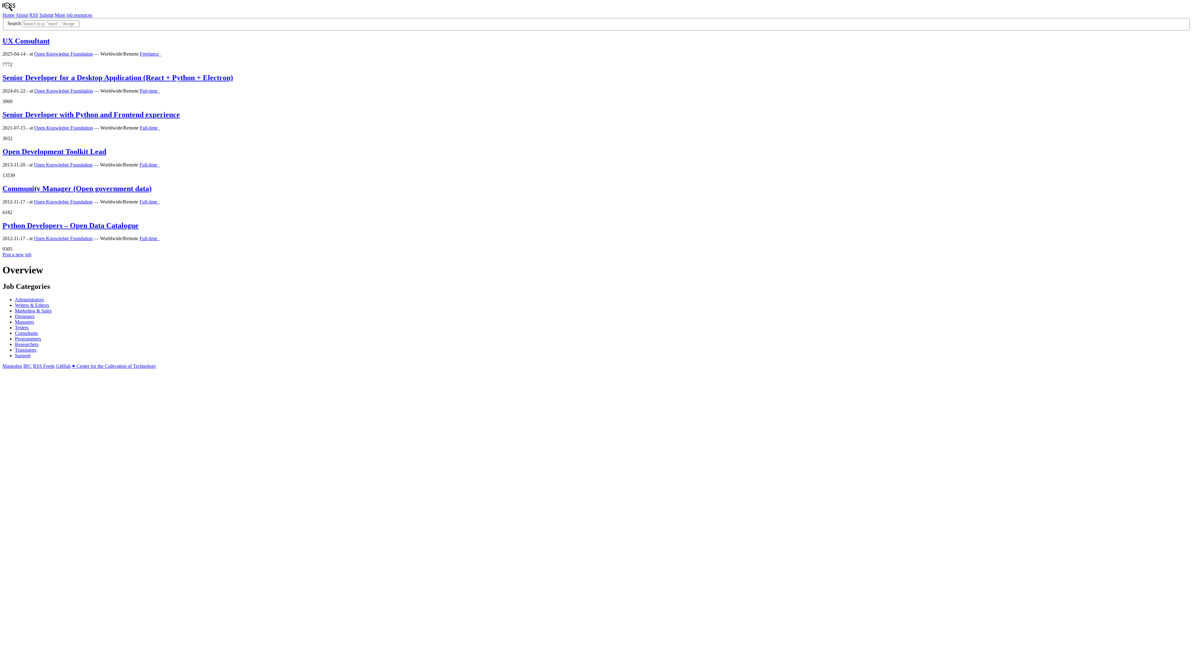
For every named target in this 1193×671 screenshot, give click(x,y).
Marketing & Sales (33, 310)
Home (8, 15)
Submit (46, 15)
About (22, 15)
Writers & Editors (32, 305)
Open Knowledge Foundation (63, 54)
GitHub (63, 366)
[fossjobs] (8, 9)
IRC (27, 366)
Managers (24, 322)
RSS (33, 15)
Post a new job (16, 254)
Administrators (29, 299)
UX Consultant (26, 41)
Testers (22, 327)
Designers (24, 316)
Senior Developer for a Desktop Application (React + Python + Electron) (117, 78)
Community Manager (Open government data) (77, 189)
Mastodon (12, 366)
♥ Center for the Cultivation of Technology (114, 366)
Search (14, 23)
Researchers (27, 344)
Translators (25, 350)
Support (22, 355)
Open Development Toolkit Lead (54, 152)
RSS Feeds (44, 366)
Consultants (26, 333)
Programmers (28, 338)
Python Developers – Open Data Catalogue (70, 225)
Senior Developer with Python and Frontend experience (91, 115)
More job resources (73, 15)
